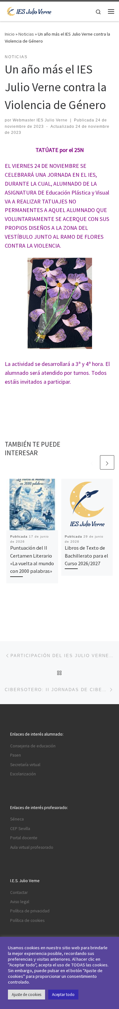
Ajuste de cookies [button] (26, 994)
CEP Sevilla (20, 828)
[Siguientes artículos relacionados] (107, 462)
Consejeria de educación (33, 746)
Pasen (15, 755)
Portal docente (23, 838)
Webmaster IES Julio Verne (40, 120)
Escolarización (23, 774)
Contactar (19, 892)
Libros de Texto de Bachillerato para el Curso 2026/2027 (86, 555)
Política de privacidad (30, 911)
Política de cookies (27, 920)
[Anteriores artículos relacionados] (92, 462)
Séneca (17, 819)
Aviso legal (19, 901)
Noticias (26, 34)
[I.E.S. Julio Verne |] (29, 10)
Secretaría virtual (25, 764)
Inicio (10, 34)
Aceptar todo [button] (63, 994)
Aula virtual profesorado (31, 847)
